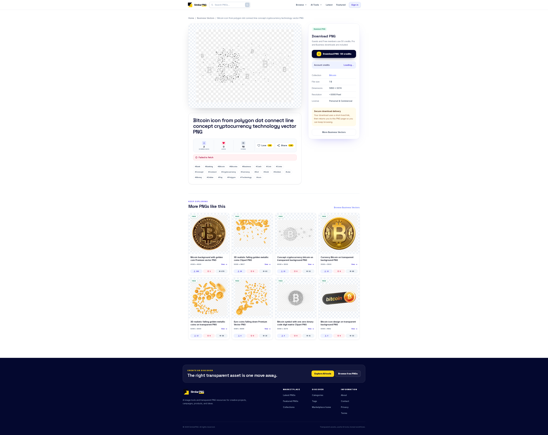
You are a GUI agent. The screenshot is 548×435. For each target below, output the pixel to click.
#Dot (257, 172)
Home (191, 18)
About (344, 395)
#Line (288, 172)
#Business (246, 166)
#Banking (209, 166)
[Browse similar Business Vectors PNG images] (225, 218)
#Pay (220, 177)
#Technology (246, 177)
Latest (329, 5)
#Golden (277, 172)
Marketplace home (321, 407)
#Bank (197, 166)
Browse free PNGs (348, 373)
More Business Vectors (334, 132)
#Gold (266, 172)
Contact (345, 401)
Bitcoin (332, 75)
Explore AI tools (322, 373)
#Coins (279, 166)
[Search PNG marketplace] (247, 5)
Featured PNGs (290, 401)
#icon (258, 177)
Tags (314, 401)
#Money (198, 177)
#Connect (212, 172)
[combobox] (229, 5)
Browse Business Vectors (347, 207)
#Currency (245, 172)
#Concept (199, 172)
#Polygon (231, 177)
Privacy (344, 407)
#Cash (258, 166)
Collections (289, 407)
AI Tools (315, 5)
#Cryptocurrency (228, 172)
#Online (210, 177)
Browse (300, 5)
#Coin (268, 166)
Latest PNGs (289, 395)
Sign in (354, 5)
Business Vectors (205, 18)
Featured (340, 5)
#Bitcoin (221, 166)
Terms (344, 413)
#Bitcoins (233, 166)
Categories (317, 395)
